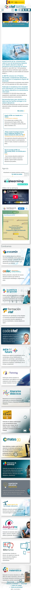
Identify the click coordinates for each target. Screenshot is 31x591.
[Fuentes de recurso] (16, 10)
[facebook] (26, 10)
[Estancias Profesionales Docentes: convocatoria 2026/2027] (15, 17)
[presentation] (4, 22)
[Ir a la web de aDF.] (10, 350)
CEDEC (6, 154)
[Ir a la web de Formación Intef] (12, 310)
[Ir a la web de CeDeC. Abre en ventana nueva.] (12, 271)
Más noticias (20, 111)
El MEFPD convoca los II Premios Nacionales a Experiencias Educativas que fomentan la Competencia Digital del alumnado (15, 78)
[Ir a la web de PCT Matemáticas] (12, 569)
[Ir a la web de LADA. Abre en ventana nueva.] (10, 290)
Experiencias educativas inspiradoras (15, 136)
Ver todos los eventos (17, 174)
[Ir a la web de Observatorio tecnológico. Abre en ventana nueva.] (10, 503)
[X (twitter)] (23, 10)
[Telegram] (21, 10)
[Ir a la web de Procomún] (10, 252)
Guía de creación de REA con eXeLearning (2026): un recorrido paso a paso (15, 151)
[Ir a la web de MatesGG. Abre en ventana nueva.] (12, 440)
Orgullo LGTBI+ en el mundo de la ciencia (13, 116)
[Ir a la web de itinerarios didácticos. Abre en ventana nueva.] (12, 392)
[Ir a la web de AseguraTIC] (10, 524)
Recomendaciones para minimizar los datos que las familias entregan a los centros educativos (14, 101)
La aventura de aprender (11, 118)
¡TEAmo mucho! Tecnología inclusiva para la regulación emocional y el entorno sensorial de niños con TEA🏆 (15, 133)
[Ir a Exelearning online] (15, 182)
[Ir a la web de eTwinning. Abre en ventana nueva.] (10, 373)
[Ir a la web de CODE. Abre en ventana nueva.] (10, 330)
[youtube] (29, 10)
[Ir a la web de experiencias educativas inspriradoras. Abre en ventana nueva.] (10, 485)
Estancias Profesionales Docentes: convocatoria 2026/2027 (14, 25)
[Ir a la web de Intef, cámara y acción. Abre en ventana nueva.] (7, 414)
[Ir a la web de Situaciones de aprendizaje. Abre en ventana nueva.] (10, 463)
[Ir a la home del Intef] (15, 6)
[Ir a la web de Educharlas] (8, 546)
